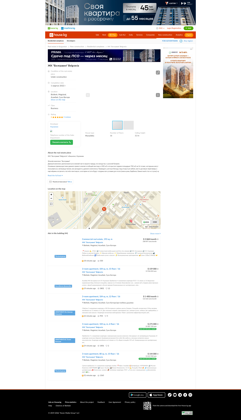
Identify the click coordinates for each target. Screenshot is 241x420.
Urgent (189, 35)
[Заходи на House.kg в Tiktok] (170, 395)
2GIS (146, 226)
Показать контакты (60, 142)
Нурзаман (54, 127)
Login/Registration (174, 28)
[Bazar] (53, 28)
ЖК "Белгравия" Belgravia (92, 242)
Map (114, 35)
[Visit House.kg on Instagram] (190, 395)
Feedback (101, 402)
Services (139, 35)
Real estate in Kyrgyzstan (57, 47)
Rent (104, 35)
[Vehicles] (68, 28)
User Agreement (115, 402)
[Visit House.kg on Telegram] (180, 395)
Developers (71, 41)
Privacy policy (130, 402)
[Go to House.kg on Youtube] (175, 395)
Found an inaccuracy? (62, 182)
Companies (150, 35)
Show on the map (58, 100)
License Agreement (153, 226)
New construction (165, 35)
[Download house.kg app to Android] (137, 395)
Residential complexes (56, 41)
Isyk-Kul (122, 35)
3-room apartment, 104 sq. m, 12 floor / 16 (101, 297)
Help (50, 406)
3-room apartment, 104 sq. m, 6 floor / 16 (100, 324)
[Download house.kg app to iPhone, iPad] (156, 395)
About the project (87, 402)
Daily (131, 35)
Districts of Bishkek (63, 406)
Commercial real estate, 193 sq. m (97, 239)
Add (189, 28)
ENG (161, 28)
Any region (188, 41)
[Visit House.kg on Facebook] (185, 395)
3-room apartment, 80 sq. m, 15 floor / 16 (100, 354)
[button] (158, 73)
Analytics (179, 35)
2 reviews (67, 117)
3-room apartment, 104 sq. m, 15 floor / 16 (101, 269)
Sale (97, 35)
